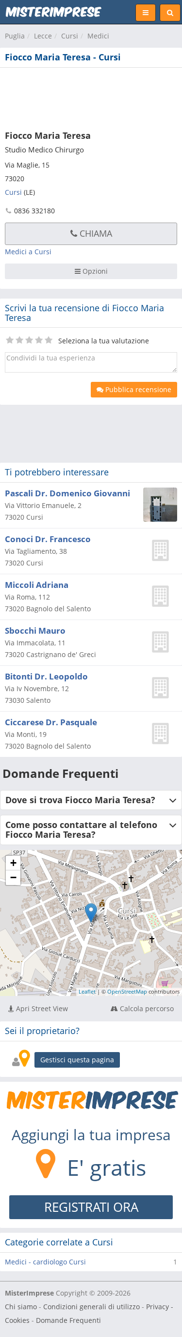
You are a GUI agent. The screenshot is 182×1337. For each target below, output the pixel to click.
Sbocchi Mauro (35, 630)
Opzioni (94, 271)
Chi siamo (21, 1306)
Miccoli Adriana (36, 584)
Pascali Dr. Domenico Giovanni (67, 493)
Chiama (94, 233)
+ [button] (13, 863)
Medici (98, 35)
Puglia (15, 35)
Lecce (43, 35)
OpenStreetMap (127, 991)
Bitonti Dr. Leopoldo (46, 676)
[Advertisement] (91, 97)
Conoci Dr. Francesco (48, 539)
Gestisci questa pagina (77, 1059)
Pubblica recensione (137, 389)
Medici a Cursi (28, 251)
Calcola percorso (146, 1008)
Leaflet (87, 991)
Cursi (69, 35)
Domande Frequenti (68, 1320)
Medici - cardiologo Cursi (45, 1261)
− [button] (13, 877)
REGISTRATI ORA (91, 1207)
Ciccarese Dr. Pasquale (51, 722)
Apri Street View (41, 1008)
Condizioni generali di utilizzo (91, 1306)
